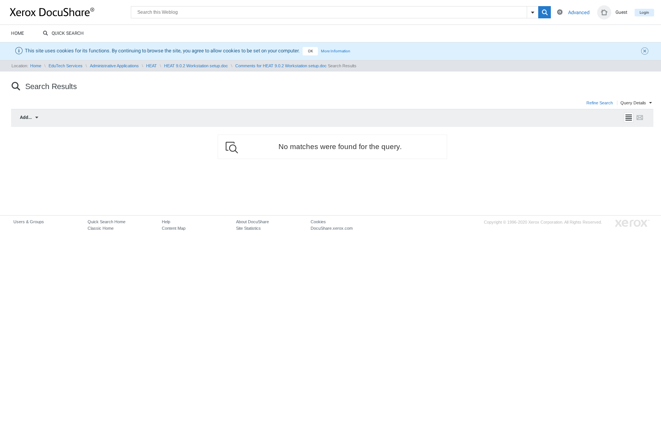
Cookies (318, 221)
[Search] (544, 12)
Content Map (174, 228)
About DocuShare (252, 221)
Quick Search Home (106, 221)
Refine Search (600, 103)
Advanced (578, 12)
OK (310, 51)
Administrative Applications (114, 65)
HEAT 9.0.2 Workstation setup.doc (196, 65)
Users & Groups (28, 221)
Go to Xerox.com (632, 223)
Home (17, 33)
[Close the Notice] (645, 52)
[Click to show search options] (560, 12)
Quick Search (68, 33)
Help (166, 221)
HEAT (151, 65)
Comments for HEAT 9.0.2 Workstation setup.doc (281, 65)
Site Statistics (248, 228)
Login (644, 12)
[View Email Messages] (640, 117)
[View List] (628, 117)
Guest (621, 12)
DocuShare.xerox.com (332, 228)
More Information (335, 51)
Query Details (633, 103)
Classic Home (101, 228)
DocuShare (70, 12)
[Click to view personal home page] (604, 12)
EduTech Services (66, 65)
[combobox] (31, 117)
